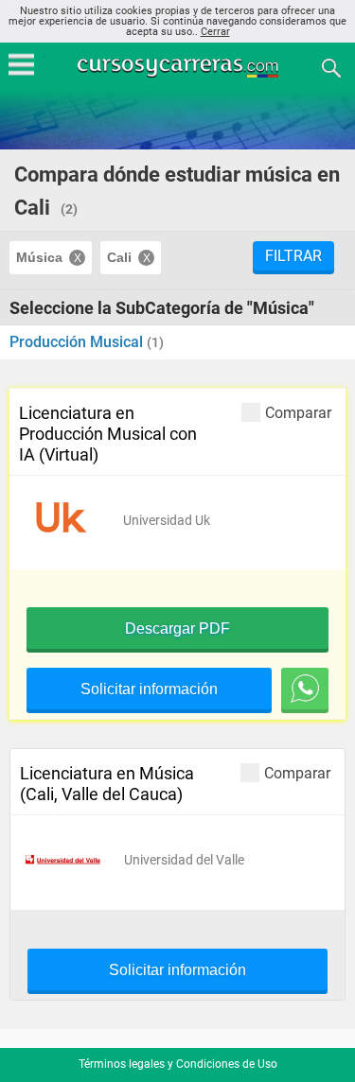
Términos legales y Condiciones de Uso (178, 1064)
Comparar (298, 412)
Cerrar (215, 32)
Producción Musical (78, 342)
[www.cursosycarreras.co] (180, 67)
